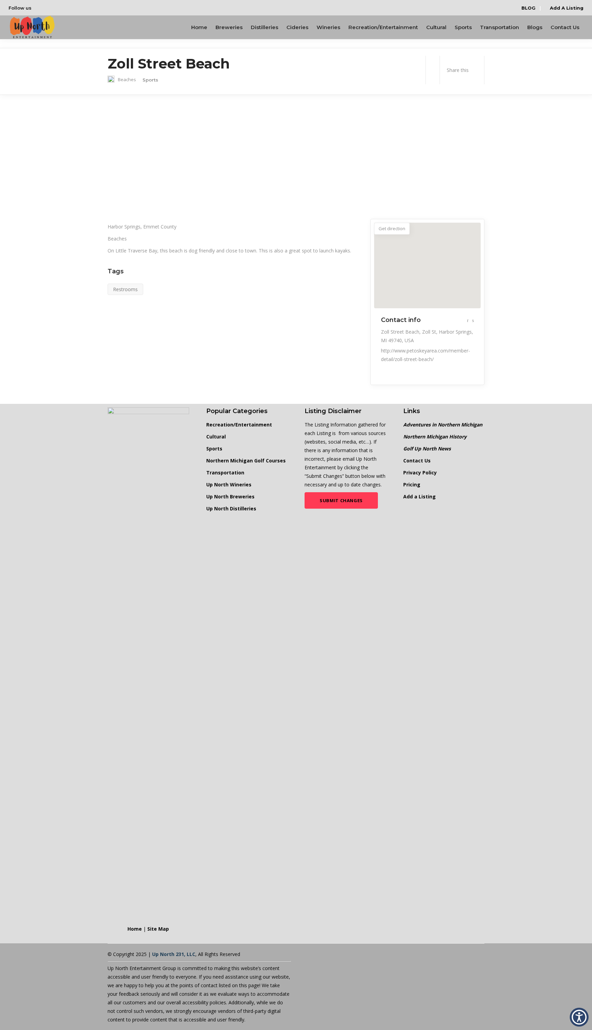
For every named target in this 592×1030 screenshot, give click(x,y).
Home (134, 929)
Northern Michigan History (435, 436)
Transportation (225, 472)
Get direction (392, 228)
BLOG (528, 8)
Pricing (411, 484)
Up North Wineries (228, 484)
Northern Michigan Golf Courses (246, 460)
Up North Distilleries (231, 508)
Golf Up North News (427, 448)
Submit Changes (341, 500)
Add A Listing (565, 8)
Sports (214, 448)
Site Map (158, 929)
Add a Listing (419, 496)
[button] (579, 1017)
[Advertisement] (296, 157)
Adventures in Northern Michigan (442, 424)
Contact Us (417, 460)
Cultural (216, 436)
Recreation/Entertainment (239, 424)
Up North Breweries (230, 496)
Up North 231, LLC (173, 954)
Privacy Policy (420, 472)
